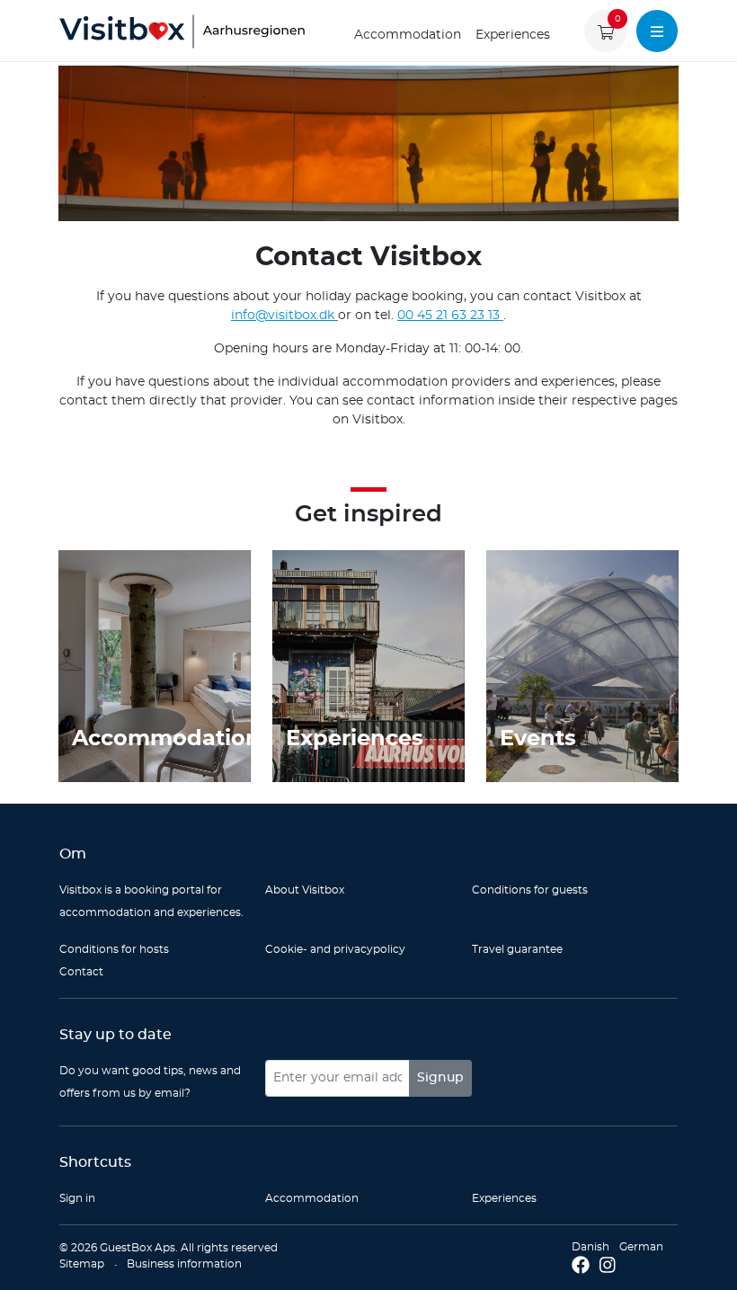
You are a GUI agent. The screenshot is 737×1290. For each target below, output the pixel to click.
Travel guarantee (517, 949)
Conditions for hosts (114, 949)
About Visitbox (304, 890)
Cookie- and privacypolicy (335, 949)
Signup (440, 1078)
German (641, 1246)
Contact (81, 971)
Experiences (512, 35)
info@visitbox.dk (284, 315)
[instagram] (607, 1266)
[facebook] (581, 1266)
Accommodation (407, 35)
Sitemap (81, 1264)
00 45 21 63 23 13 (450, 315)
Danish (590, 1246)
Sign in (77, 1198)
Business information (184, 1264)
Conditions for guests (530, 890)
